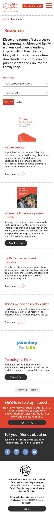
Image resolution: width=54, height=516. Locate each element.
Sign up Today (27, 422)
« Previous (21, 389)
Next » (34, 389)
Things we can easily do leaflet (26, 304)
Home (6, 19)
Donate (27, 509)
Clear (19, 101)
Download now (16, 243)
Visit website (15, 377)
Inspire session (14, 147)
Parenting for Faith (18, 360)
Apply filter (8, 101)
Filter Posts (9, 77)
